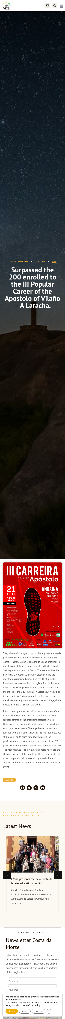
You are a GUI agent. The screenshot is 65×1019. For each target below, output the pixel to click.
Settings (38, 1011)
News (54, 261)
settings (37, 1005)
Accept (12, 1011)
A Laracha (9, 780)
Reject (24, 1011)
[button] (54, 5)
